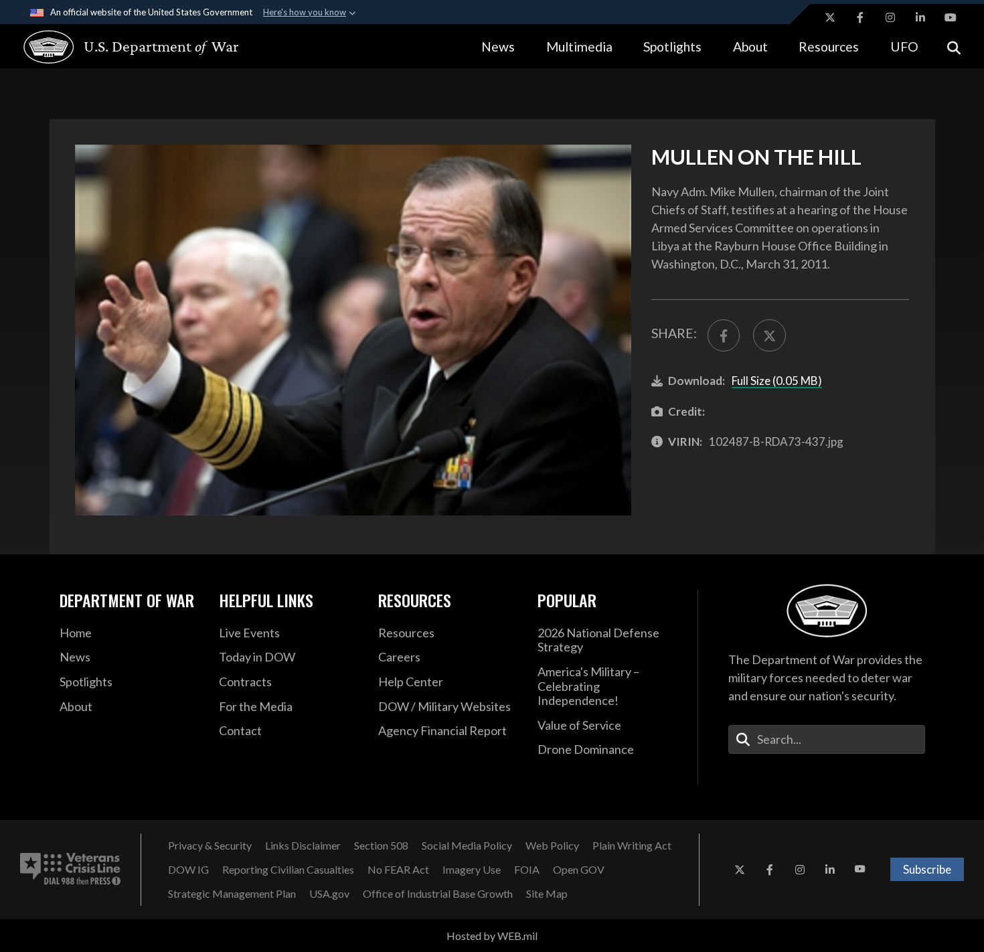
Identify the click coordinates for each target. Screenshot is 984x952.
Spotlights (672, 46)
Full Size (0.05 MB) (777, 381)
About (750, 46)
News (498, 46)
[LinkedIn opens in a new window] (920, 17)
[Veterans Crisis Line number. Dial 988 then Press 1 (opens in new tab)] (70, 869)
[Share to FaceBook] (724, 335)
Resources (829, 46)
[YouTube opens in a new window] (950, 17)
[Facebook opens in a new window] (860, 17)
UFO (904, 46)
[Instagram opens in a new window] (890, 17)
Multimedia (579, 46)
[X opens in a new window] (830, 17)
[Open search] (954, 46)
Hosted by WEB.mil (492, 935)
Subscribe (927, 869)
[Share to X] (769, 335)
